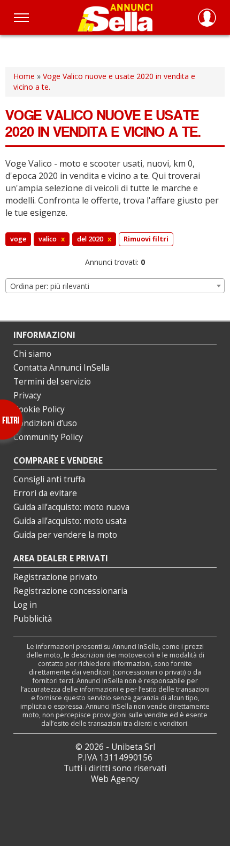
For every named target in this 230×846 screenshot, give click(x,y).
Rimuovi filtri (146, 239)
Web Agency (115, 779)
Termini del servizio (52, 381)
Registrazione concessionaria (70, 591)
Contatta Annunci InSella (61, 367)
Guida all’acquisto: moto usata (70, 521)
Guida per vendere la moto (65, 534)
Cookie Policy (39, 409)
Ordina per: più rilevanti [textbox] (49, 286)
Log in (25, 604)
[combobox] (115, 285)
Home (24, 76)
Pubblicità (32, 618)
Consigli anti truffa (49, 479)
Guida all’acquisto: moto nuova (71, 507)
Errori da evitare (45, 493)
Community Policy (48, 437)
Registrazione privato (55, 577)
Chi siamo (32, 353)
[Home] (115, 17)
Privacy (27, 395)
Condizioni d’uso (45, 423)
